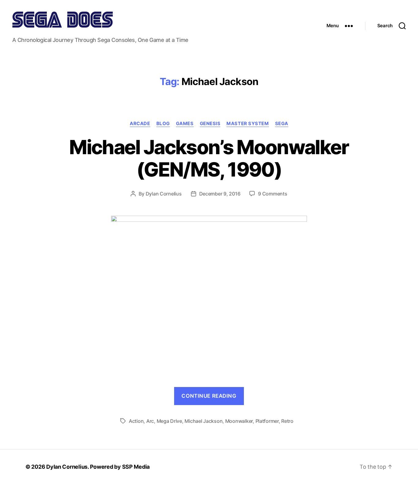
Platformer (267, 421)
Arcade (140, 123)
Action (136, 421)
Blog (163, 123)
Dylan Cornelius (164, 194)
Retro (287, 421)
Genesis (210, 123)
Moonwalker (239, 421)
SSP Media (136, 467)
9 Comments (272, 194)
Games (185, 123)
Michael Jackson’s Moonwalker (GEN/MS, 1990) (209, 158)
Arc (150, 421)
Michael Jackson (203, 421)
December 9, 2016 (220, 194)
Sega (281, 123)
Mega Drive (169, 421)
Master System (247, 123)
